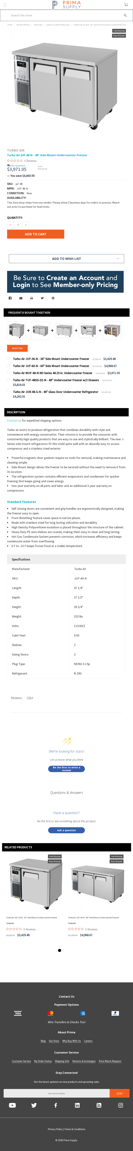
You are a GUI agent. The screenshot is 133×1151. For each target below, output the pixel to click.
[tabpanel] (36, 900)
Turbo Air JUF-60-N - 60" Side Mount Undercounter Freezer (93, 917)
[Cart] (127, 4)
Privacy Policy (55, 1129)
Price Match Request (110, 1061)
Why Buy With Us (71, 1040)
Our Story (54, 1040)
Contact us (14, 420)
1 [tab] (59, 950)
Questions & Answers (66, 792)
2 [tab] (63, 950)
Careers (88, 1040)
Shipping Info (62, 1061)
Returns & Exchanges (84, 1061)
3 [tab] (66, 950)
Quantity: (15, 218)
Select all (17, 348)
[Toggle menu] (5, 5)
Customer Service (21, 1061)
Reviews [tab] (16, 698)
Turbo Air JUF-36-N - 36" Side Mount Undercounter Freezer (31, 917)
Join (119, 1093)
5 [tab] (73, 950)
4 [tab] (70, 950)
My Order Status (43, 1061)
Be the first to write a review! (66, 769)
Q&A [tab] (30, 698)
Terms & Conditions (74, 1129)
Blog (43, 1040)
